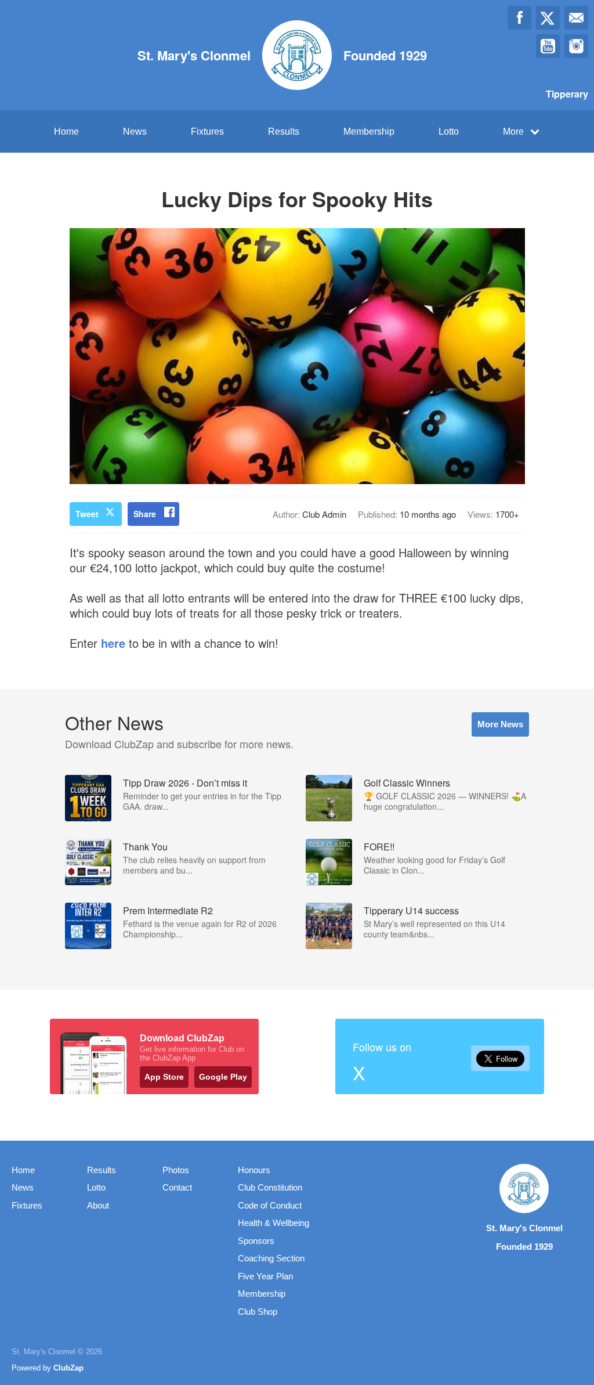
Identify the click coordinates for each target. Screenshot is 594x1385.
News (135, 131)
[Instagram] (576, 46)
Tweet (87, 514)
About (98, 1205)
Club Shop (257, 1312)
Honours (254, 1170)
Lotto (449, 131)
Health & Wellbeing (273, 1223)
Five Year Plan (265, 1276)
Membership (368, 131)
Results (283, 131)
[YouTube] (548, 46)
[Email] (576, 18)
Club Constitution (270, 1187)
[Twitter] (548, 18)
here (113, 642)
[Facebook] (519, 18)
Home (66, 131)
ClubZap (68, 1368)
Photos (175, 1170)
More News (500, 724)
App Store (164, 1076)
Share (144, 514)
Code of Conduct (270, 1205)
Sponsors (256, 1241)
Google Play (223, 1076)
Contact (177, 1187)
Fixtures (207, 131)
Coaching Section (271, 1258)
